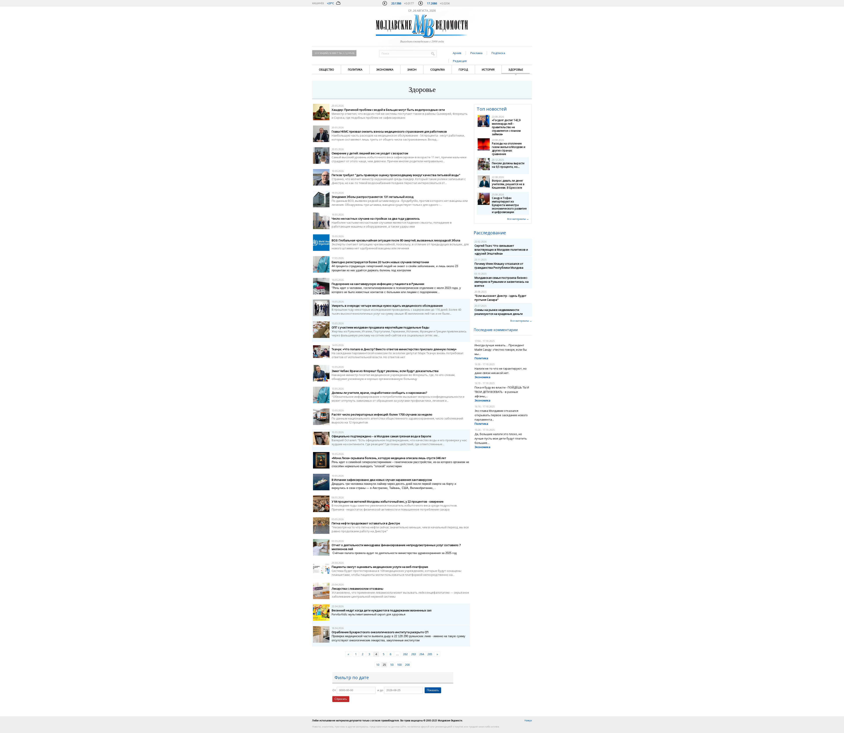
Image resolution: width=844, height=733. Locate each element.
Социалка (437, 69)
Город (463, 69)
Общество (326, 69)
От (334, 690)
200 (407, 665)
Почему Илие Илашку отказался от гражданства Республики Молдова (499, 266)
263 (413, 654)
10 (377, 665)
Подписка (498, 53)
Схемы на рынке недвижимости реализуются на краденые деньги (499, 312)
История (488, 69)
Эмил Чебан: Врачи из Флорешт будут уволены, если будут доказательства (385, 371)
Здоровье (515, 69)
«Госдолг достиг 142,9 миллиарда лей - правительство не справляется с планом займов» (506, 127)
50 (391, 665)
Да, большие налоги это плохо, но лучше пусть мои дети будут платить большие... (501, 438)
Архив (457, 53)
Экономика (384, 69)
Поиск (433, 53)
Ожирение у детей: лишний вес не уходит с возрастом (370, 153)
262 (405, 654)
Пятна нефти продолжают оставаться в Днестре (366, 523)
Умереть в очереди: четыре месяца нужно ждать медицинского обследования (387, 306)
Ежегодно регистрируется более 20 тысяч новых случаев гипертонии (380, 262)
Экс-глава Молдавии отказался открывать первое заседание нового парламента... (501, 415)
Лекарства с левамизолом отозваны (357, 589)
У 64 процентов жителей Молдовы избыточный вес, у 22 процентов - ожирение (388, 501)
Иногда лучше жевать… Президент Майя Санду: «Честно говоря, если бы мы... (501, 349)
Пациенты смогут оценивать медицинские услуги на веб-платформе (380, 567)
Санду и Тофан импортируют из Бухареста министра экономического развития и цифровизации (509, 205)
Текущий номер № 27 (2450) (334, 53)
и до (380, 690)
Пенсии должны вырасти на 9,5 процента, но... (508, 165)
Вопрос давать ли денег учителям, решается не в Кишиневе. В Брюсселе (508, 184)
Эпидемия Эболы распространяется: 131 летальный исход (372, 197)
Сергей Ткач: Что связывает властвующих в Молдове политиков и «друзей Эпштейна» (501, 249)
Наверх (528, 720)
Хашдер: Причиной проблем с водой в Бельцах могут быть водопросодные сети (388, 110)
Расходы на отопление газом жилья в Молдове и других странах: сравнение (508, 149)
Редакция (460, 61)
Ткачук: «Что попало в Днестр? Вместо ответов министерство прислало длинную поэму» (394, 349)
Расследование (490, 233)
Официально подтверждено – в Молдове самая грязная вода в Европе (381, 436)
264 (421, 654)
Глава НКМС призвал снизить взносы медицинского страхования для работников (389, 131)
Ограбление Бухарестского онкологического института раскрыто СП (380, 632)
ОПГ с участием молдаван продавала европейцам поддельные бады (380, 327)
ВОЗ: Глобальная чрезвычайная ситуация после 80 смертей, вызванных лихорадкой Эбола (396, 240)
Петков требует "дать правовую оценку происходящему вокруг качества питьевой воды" (396, 175)
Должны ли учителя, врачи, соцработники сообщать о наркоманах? (379, 393)
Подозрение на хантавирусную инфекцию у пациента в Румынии (378, 284)
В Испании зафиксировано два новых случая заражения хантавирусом (382, 480)
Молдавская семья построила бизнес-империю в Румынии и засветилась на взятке (502, 282)
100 (399, 665)
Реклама (476, 53)
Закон (412, 69)
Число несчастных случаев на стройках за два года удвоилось (376, 219)
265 (429, 654)
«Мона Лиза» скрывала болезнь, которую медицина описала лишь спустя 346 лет (389, 458)
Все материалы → (518, 219)
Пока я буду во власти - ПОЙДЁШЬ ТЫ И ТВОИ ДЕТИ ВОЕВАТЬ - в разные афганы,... (502, 391)
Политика (355, 69)
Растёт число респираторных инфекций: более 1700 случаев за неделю (382, 414)
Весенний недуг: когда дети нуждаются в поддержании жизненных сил (381, 610)
